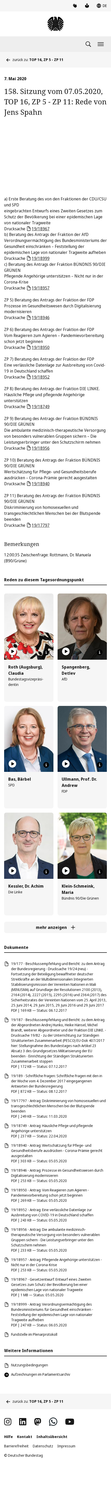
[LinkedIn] (22, 1422)
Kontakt (24, 1436)
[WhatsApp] (53, 1422)
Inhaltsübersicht (51, 1436)
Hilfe (8, 1436)
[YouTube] (69, 1422)
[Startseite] (55, 24)
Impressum (66, 1445)
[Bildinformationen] (46, 652)
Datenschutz (43, 1445)
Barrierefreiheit (16, 1445)
